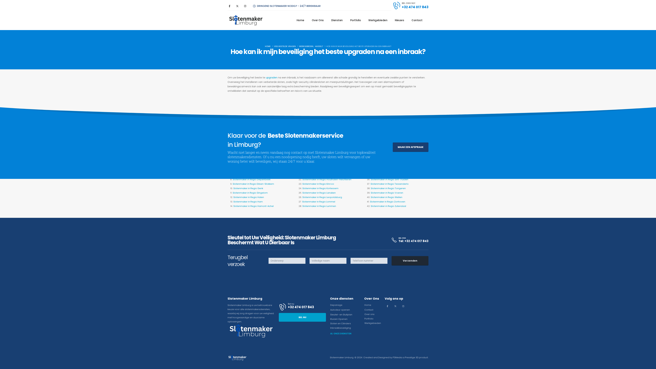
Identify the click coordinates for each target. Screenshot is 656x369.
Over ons (318, 20)
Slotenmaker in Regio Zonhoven (387, 201)
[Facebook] (229, 6)
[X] (237, 6)
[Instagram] (245, 6)
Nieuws (399, 20)
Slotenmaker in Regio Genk (248, 188)
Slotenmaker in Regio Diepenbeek (251, 179)
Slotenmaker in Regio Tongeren (388, 188)
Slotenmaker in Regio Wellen (386, 197)
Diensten (337, 20)
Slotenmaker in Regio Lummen (319, 206)
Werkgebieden (377, 20)
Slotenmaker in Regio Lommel (318, 201)
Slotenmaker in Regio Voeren (387, 192)
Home (300, 20)
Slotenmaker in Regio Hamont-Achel (253, 206)
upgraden (272, 77)
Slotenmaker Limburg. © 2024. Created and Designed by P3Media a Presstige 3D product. (379, 357)
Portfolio (355, 20)
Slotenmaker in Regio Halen (248, 197)
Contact (417, 20)
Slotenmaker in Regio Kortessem (320, 188)
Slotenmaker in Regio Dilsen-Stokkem (253, 183)
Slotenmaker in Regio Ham (248, 201)
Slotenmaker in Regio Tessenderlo (390, 183)
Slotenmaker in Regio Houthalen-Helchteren (326, 179)
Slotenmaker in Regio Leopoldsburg (322, 197)
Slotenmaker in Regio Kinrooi (318, 183)
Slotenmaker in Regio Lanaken (319, 192)
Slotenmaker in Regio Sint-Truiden (389, 179)
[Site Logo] (246, 20)
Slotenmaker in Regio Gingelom (250, 192)
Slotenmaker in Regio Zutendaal (388, 206)
